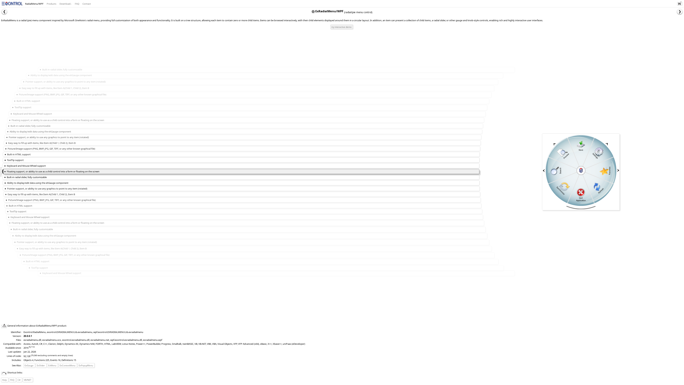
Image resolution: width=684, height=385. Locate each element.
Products (51, 3)
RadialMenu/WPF (34, 3)
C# (19, 379)
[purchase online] (680, 5)
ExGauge (30, 366)
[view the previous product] (4, 11)
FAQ (77, 3)
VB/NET (27, 379)
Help (4, 379)
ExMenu (53, 366)
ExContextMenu (68, 366)
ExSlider (41, 366)
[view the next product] (680, 11)
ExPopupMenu (87, 366)
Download (65, 3)
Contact (86, 3)
